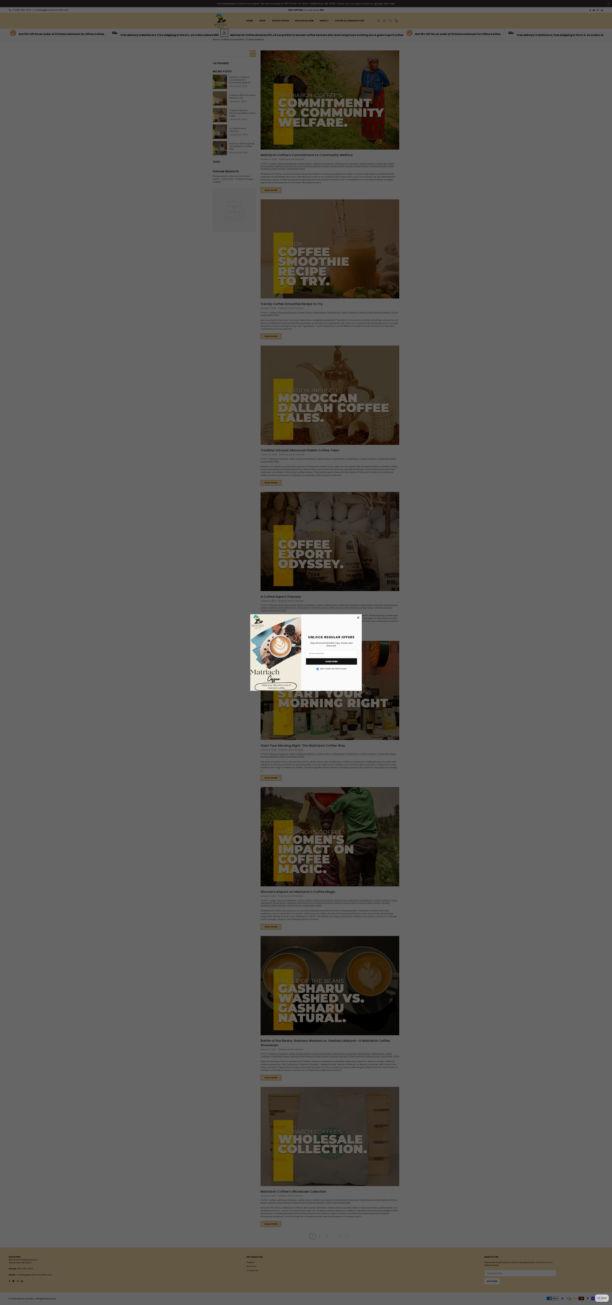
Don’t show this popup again (333, 669)
